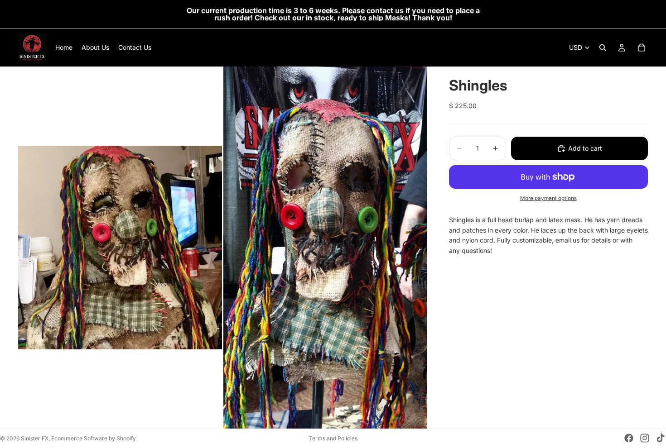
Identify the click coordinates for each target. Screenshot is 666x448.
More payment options (548, 198)
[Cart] (642, 47)
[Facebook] (628, 438)
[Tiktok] (660, 438)
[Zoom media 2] (325, 248)
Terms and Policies (333, 438)
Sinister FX (34, 438)
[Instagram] (644, 438)
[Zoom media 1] (120, 248)
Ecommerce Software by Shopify (93, 438)
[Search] (603, 47)
